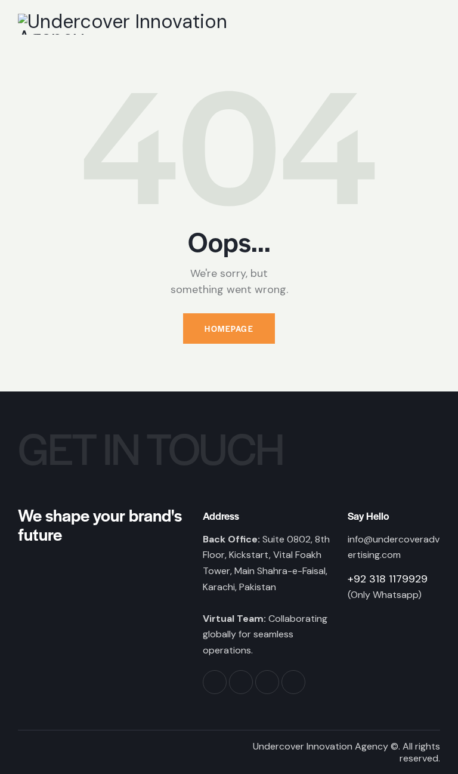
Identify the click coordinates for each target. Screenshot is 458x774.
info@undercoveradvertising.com (394, 547)
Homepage (229, 328)
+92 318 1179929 (388, 579)
